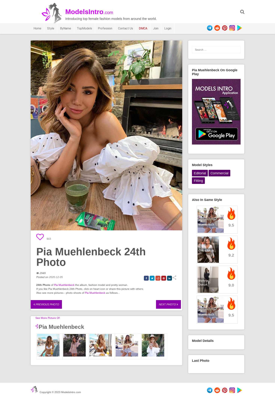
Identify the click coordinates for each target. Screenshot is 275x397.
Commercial (219, 173)
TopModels (84, 28)
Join (155, 28)
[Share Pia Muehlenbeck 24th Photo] (174, 278)
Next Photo (168, 304)
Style (50, 28)
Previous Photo (47, 304)
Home (37, 28)
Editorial (200, 173)
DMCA (143, 28)
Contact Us (125, 28)
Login (167, 28)
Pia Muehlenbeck (64, 284)
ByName (65, 28)
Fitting (198, 181)
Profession (105, 28)
